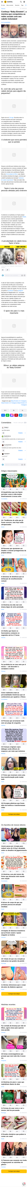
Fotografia (3, 1060)
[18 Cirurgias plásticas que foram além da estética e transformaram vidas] (14, 792)
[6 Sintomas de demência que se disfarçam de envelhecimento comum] (14, 565)
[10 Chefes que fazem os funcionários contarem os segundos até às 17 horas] (14, 620)
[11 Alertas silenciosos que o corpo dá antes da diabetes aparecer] (14, 974)
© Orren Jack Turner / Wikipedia (7, 266)
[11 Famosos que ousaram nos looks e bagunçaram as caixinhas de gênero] (14, 1149)
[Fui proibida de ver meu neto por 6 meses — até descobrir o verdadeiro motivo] (14, 653)
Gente (2, 555)
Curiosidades (4, 498)
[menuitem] (3, 5)
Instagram (20, 290)
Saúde (2, 583)
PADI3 (24, 216)
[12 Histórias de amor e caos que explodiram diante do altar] (14, 1071)
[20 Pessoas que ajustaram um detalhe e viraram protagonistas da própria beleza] (14, 537)
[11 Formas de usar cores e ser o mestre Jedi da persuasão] (14, 1097)
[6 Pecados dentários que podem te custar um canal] (14, 1123)
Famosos (3, 937)
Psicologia (3, 963)
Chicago (11, 117)
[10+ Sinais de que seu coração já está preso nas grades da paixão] (14, 948)
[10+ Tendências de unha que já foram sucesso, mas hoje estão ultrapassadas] (14, 509)
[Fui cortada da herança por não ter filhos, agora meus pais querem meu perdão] (14, 1014)
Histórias (3, 8)
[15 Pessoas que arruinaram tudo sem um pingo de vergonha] (14, 709)
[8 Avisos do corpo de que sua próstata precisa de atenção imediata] (14, 891)
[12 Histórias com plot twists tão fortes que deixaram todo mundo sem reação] (14, 863)
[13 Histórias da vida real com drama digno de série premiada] (14, 593)
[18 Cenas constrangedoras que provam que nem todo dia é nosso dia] (14, 1043)
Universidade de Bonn (12, 174)
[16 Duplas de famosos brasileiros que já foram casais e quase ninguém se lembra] (14, 919)
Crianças (3, 671)
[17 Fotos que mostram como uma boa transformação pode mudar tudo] (14, 764)
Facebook (10, 290)
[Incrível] (8, 2)
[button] (5, 410)
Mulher (2, 527)
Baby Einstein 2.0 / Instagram (19, 401)
